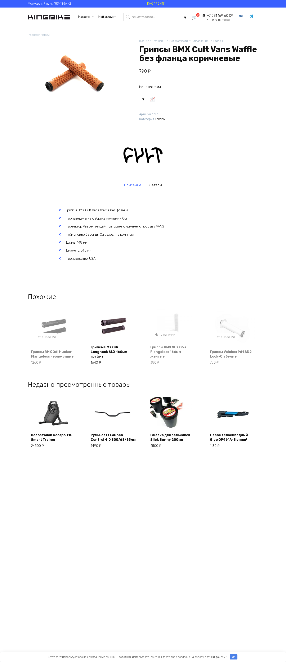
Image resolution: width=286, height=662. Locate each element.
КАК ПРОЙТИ (156, 3)
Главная (33, 34)
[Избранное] (185, 17)
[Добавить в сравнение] (152, 99)
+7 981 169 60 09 (220, 18)
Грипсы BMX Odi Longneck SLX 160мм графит (109, 352)
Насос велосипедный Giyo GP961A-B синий (229, 437)
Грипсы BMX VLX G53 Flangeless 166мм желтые (168, 352)
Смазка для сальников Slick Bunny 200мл (170, 437)
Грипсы (218, 40)
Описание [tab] (132, 185)
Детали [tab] (155, 185)
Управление (201, 40)
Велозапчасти (178, 40)
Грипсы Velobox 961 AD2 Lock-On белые (231, 354)
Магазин (84, 17)
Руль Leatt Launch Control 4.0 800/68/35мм (113, 437)
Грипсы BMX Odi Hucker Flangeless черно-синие (52, 354)
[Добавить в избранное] (143, 99)
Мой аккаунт (107, 17)
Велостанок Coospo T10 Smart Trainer (51, 437)
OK (233, 656)
